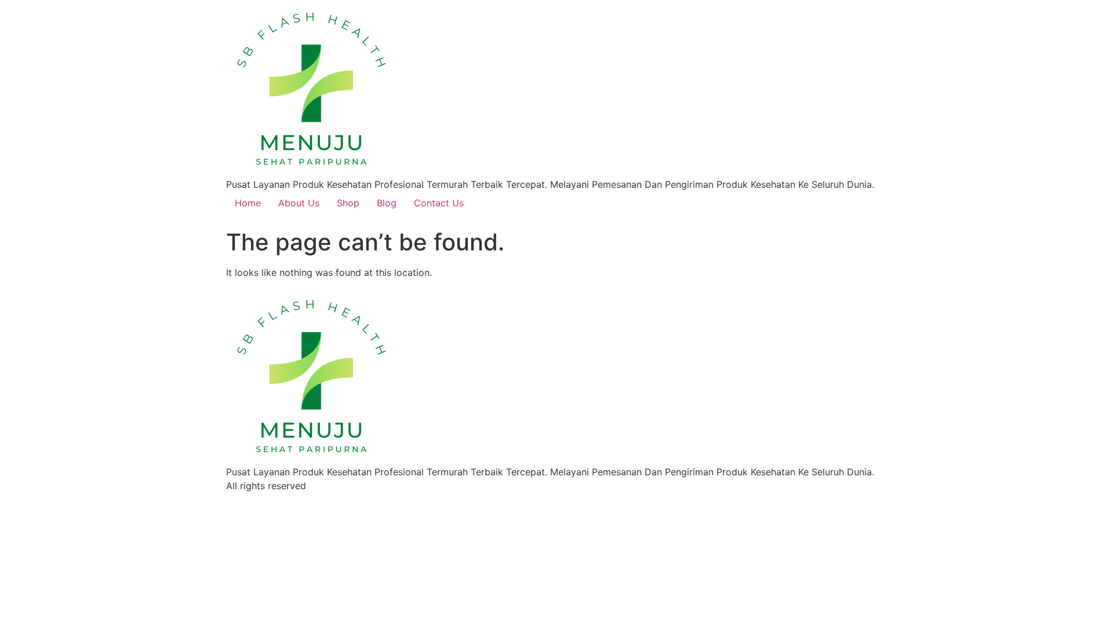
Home (248, 203)
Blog (387, 203)
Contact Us (439, 203)
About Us (298, 203)
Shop (348, 203)
